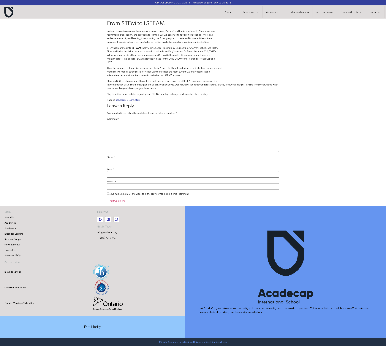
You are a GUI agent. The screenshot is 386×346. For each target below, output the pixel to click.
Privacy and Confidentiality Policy (210, 342)
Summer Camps (324, 12)
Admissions (272, 12)
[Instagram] (116, 219)
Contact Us (375, 12)
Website (111, 181)
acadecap (121, 100)
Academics (249, 12)
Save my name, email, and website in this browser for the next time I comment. (149, 194)
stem (137, 100)
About (228, 12)
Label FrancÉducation (15, 287)
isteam (130, 100)
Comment (113, 119)
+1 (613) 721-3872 (106, 238)
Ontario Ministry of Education (19, 303)
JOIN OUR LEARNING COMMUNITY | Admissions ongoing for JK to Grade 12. (193, 3)
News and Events (349, 12)
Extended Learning (299, 12)
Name (111, 157)
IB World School (13, 272)
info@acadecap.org (107, 232)
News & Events (12, 244)
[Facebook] (100, 219)
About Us (9, 217)
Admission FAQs (13, 255)
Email (110, 169)
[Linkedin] (108, 219)
